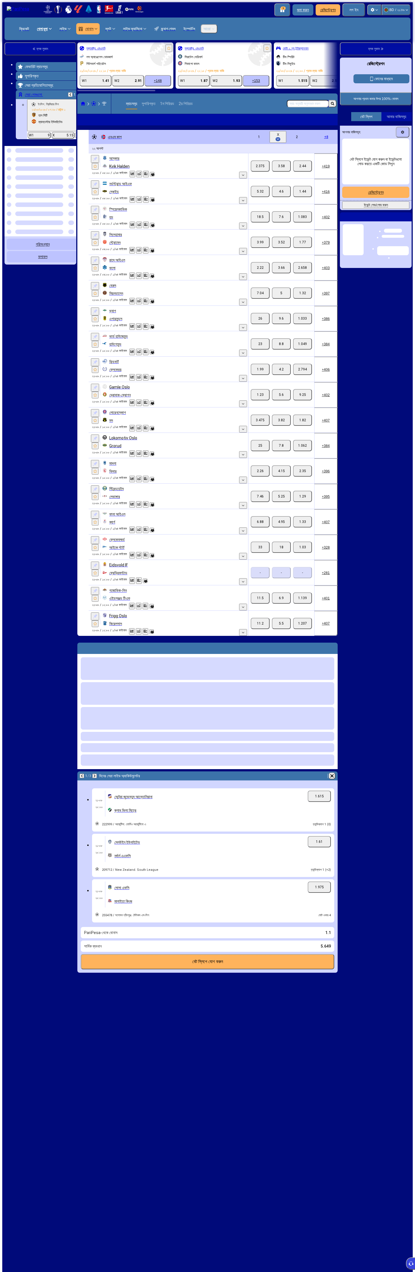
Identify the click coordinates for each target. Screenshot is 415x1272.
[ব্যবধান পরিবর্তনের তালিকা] (139, 174)
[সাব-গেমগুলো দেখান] (243, 175)
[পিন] (95, 159)
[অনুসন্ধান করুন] (333, 103)
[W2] (302, 166)
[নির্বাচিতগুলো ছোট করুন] (64, 175)
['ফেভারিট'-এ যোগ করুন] (168, 48)
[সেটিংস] (374, 10)
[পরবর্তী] (94, 776)
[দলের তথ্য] (152, 174)
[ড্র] (146, 174)
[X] (281, 166)
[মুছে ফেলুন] (332, 776)
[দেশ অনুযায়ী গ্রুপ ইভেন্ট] (71, 175)
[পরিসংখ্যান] (132, 174)
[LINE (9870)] (83, 103)
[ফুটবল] (93, 103)
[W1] (260, 166)
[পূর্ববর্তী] (70, 94)
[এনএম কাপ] (104, 103)
